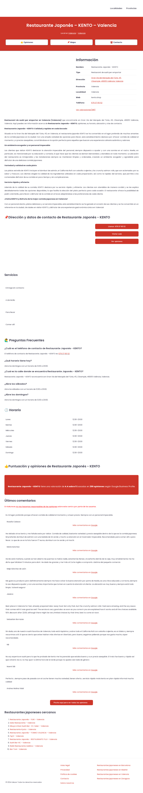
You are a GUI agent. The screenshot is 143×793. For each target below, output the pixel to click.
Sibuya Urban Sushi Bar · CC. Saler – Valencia (29, 726)
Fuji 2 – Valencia (17, 736)
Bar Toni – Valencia (18, 749)
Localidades (116, 8)
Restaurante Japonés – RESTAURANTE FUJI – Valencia (33, 739)
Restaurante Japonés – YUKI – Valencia (27, 719)
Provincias (131, 8)
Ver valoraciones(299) (86, 110)
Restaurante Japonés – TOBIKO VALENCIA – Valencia (33, 732)
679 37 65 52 (64, 353)
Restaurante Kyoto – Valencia (23, 729)
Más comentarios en (85, 525)
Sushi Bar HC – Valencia (20, 742)
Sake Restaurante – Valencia (22, 723)
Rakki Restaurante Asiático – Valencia (26, 746)
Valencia (72, 33)
